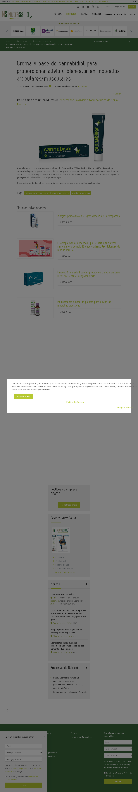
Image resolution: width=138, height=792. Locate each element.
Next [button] (131, 31)
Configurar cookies (124, 407)
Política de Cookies (75, 402)
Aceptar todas (23, 396)
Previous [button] (7, 31)
